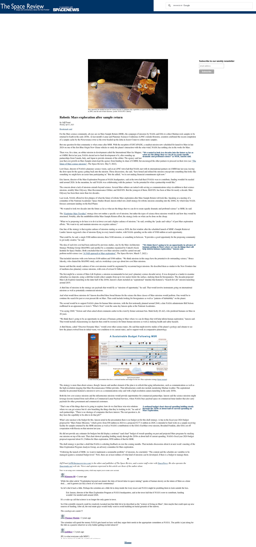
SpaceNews (163, 463)
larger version (162, 379)
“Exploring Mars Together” (75, 213)
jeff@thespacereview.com (80, 463)
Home (128, 542)
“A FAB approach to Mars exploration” (99, 253)
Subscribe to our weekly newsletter (216, 61)
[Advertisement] (80, 37)
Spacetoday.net (66, 466)
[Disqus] (128, 505)
